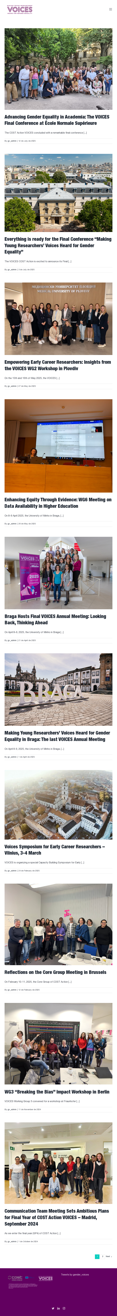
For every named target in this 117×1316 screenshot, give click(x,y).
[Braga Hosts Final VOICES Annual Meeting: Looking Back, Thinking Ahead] (58, 573)
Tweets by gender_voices (75, 1275)
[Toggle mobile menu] (110, 9)
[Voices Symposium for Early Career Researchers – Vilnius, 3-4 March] (58, 805)
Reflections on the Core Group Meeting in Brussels (55, 972)
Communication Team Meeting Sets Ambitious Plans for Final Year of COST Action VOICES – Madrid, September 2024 (57, 1218)
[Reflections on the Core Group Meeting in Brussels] (58, 924)
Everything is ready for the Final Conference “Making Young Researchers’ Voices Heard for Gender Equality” (58, 246)
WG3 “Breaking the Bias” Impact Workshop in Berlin (57, 1092)
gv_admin (12, 141)
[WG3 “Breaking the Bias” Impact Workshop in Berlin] (58, 1043)
